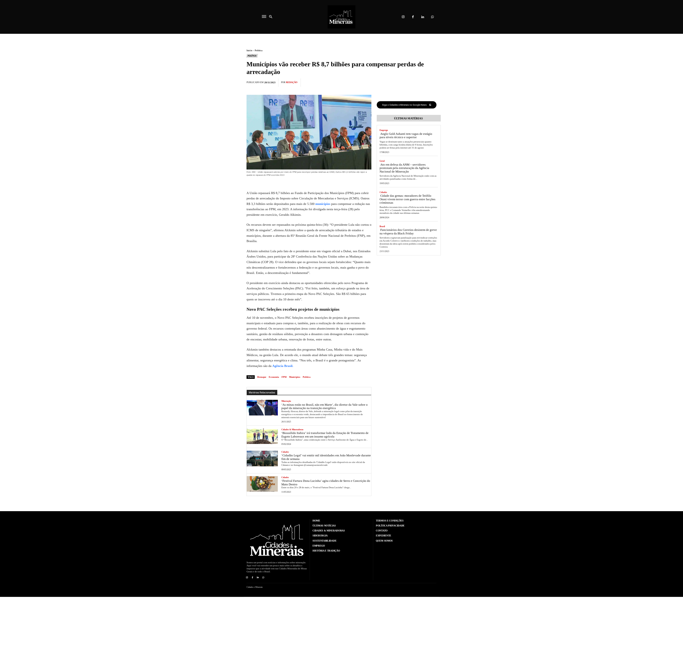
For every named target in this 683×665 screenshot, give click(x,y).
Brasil (382, 226)
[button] (270, 17)
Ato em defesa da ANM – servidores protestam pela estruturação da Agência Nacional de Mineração (404, 168)
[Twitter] (416, 82)
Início (249, 50)
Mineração (286, 401)
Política (259, 50)
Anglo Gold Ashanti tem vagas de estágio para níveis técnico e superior (406, 135)
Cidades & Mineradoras (292, 429)
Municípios (294, 377)
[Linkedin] (423, 17)
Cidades (285, 452)
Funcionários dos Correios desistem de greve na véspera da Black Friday (408, 231)
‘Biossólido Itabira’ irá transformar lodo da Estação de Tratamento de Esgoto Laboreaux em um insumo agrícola (325, 434)
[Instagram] (403, 17)
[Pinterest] (424, 82)
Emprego (384, 130)
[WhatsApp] (432, 82)
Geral (382, 161)
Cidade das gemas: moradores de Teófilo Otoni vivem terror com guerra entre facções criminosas (407, 199)
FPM (284, 377)
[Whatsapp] (432, 17)
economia (274, 377)
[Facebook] (413, 17)
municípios (322, 204)
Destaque (261, 377)
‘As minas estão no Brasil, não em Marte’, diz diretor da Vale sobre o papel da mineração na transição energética (324, 406)
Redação (291, 82)
